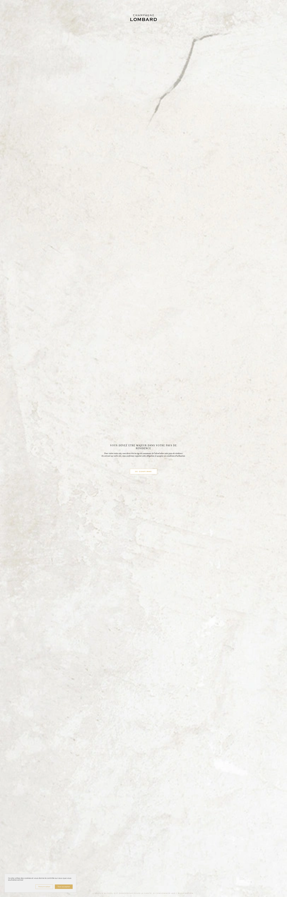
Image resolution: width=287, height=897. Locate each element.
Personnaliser (44, 887)
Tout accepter (64, 887)
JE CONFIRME (143, 472)
